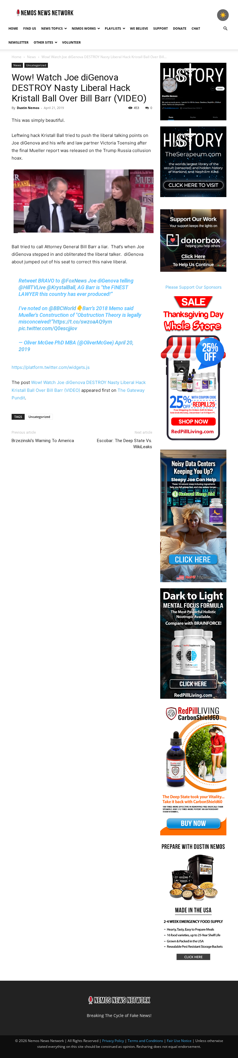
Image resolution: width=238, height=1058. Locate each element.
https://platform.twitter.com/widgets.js (51, 367)
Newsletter (18, 42)
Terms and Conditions (145, 1040)
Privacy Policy (113, 1040)
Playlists (113, 28)
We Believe (139, 28)
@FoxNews (74, 281)
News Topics (52, 28)
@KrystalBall (61, 287)
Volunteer (71, 42)
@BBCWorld (62, 308)
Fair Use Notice (179, 1040)
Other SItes (43, 42)
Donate (179, 28)
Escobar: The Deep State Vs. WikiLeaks (124, 443)
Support (160, 28)
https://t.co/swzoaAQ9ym (82, 322)
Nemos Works (84, 28)
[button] (225, 28)
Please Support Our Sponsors (193, 287)
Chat (196, 28)
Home (13, 28)
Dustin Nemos (28, 108)
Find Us (29, 28)
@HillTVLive (32, 287)
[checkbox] (223, 15)
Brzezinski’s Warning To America (43, 440)
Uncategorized (36, 65)
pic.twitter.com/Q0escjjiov (48, 328)
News (31, 56)
